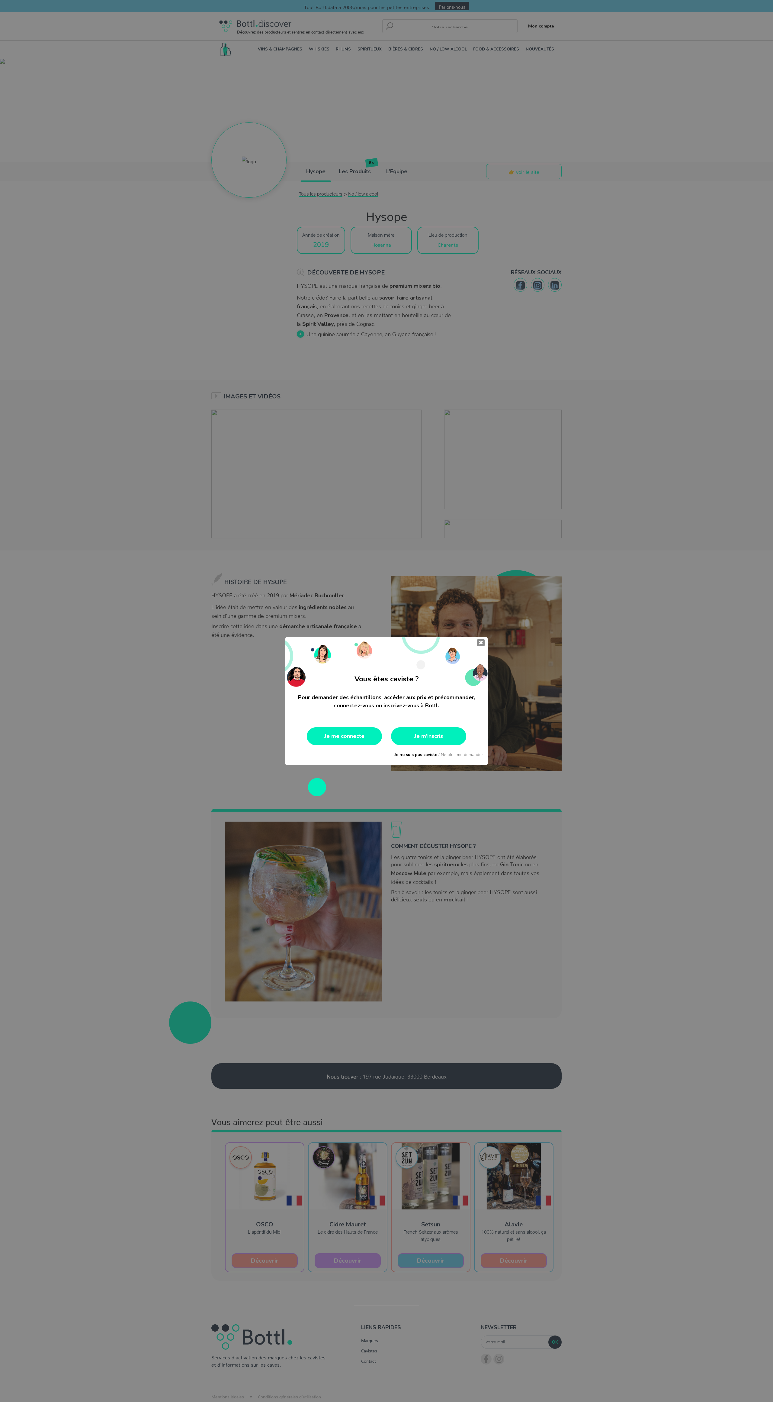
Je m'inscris (428, 736)
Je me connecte (344, 736)
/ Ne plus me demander (438, 755)
